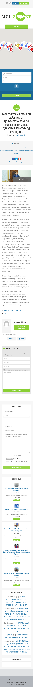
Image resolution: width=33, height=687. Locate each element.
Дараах (21, 339)
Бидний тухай (11, 679)
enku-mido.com (20, 684)
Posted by (16, 135)
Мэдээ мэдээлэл (16, 310)
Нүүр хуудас (6, 147)
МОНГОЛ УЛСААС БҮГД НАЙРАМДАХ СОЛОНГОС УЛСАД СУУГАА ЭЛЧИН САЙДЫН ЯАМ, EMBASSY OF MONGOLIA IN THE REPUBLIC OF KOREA (17, 614)
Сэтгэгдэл (7, 372)
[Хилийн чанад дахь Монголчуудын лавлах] (16, 16)
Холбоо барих (21, 679)
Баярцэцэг (8, 635)
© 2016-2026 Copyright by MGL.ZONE (16, 682)
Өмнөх (11, 339)
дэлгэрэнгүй (16, 499)
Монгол (7, 310)
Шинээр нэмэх (24, 3)
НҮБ (5, 313)
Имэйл (6, 362)
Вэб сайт (7, 366)
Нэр (5, 358)
